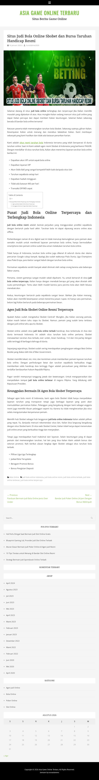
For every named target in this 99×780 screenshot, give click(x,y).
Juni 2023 (10, 602)
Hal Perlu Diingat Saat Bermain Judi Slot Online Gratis (28, 534)
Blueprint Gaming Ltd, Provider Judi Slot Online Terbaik (29, 540)
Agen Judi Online (13, 687)
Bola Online (14, 477)
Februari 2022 (12, 653)
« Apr (6, 755)
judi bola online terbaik (72, 477)
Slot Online (10, 707)
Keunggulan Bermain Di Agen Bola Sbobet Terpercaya (25, 206)
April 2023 (10, 615)
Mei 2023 (10, 609)
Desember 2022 (13, 641)
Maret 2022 (11, 647)
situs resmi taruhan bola (31, 142)
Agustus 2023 (12, 589)
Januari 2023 (11, 634)
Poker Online (11, 700)
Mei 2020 (10, 666)
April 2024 (10, 583)
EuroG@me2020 (32, 45)
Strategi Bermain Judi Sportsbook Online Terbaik (26, 559)
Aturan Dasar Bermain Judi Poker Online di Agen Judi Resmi (30, 547)
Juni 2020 (10, 660)
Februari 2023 (12, 628)
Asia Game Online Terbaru (49, 12)
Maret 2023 (11, 621)
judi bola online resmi (53, 477)
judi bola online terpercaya (31, 480)
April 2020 (10, 673)
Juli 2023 (10, 596)
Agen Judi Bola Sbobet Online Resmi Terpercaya (24, 204)
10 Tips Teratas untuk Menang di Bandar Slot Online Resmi (30, 553)
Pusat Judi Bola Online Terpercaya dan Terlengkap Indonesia (25, 202)
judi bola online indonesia (33, 477)
